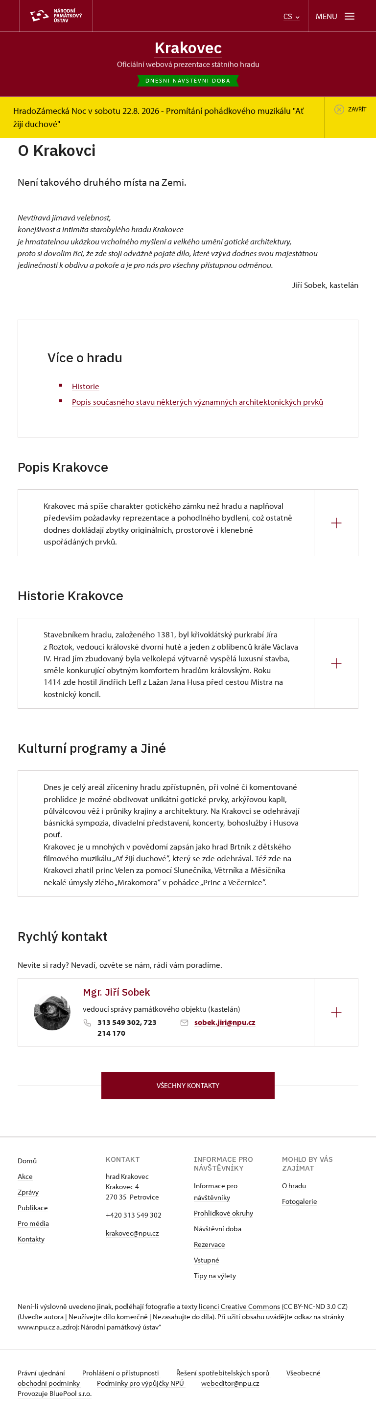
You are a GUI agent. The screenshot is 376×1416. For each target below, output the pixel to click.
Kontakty (31, 1238)
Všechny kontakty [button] (188, 1085)
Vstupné (206, 1259)
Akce (25, 1176)
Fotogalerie (299, 1201)
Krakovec (188, 47)
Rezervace (209, 1244)
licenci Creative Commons (239, 1306)
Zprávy (28, 1192)
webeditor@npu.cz (230, 1383)
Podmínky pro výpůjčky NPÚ (141, 1383)
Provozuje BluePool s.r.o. (55, 1393)
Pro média (33, 1223)
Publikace (33, 1207)
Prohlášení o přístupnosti (121, 1372)
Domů (27, 1160)
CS (288, 16)
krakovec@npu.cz (132, 1233)
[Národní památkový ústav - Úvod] (56, 16)
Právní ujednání (42, 1372)
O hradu (294, 1185)
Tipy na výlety (215, 1275)
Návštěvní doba (217, 1228)
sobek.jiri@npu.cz (225, 1022)
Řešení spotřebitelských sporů (223, 1372)
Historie (85, 385)
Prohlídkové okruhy (223, 1213)
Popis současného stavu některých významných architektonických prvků (197, 401)
